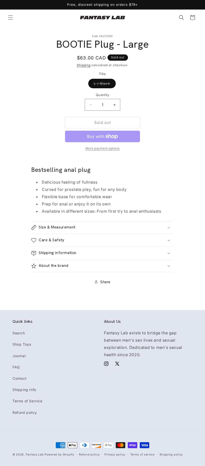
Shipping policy (171, 454)
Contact (19, 378)
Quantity (102, 95)
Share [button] (105, 282)
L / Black (105, 84)
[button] (10, 17)
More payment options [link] (103, 148)
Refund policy (24, 412)
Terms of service (142, 454)
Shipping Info (24, 389)
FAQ (16, 367)
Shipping (83, 65)
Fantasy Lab (35, 454)
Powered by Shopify (59, 454)
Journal (19, 356)
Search (18, 333)
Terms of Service (27, 401)
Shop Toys (21, 344)
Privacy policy (114, 454)
